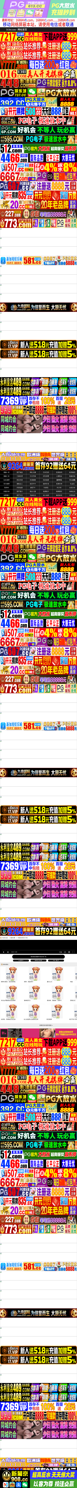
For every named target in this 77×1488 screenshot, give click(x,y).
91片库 (59, 487)
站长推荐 (7, 480)
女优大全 (72, 487)
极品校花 (59, 495)
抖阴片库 (7, 491)
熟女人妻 (33, 491)
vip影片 (21, 960)
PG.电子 (56, 960)
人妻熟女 (59, 476)
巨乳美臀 (46, 476)
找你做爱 (46, 480)
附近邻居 (20, 480)
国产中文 (20, 495)
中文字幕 (33, 476)
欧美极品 (72, 472)
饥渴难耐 (33, 480)
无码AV (6, 487)
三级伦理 (20, 476)
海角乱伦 (72, 491)
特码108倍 (38, 960)
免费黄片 (46, 491)
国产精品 (20, 472)
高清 (60, 952)
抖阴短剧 (72, 495)
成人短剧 (46, 495)
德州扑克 (46, 484)
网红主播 (33, 472)
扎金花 (72, 484)
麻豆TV (32, 487)
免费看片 (7, 495)
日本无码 (46, 472)
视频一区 (7, 472)
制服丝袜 (72, 476)
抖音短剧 (20, 487)
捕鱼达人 (20, 484)
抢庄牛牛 (33, 484)
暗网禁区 (59, 491)
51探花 (46, 487)
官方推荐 (7, 484)
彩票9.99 (59, 484)
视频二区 (7, 476)
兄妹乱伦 (33, 495)
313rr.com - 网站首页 (16, 29)
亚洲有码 (59, 472)
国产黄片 (20, 491)
